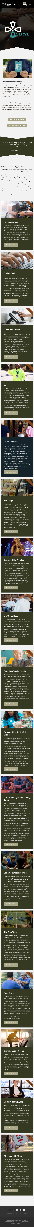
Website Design (10, 1222)
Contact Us (25, 1213)
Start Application (11, 245)
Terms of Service (10, 1213)
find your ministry (13, 111)
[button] (30, 4)
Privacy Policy (18, 1213)
